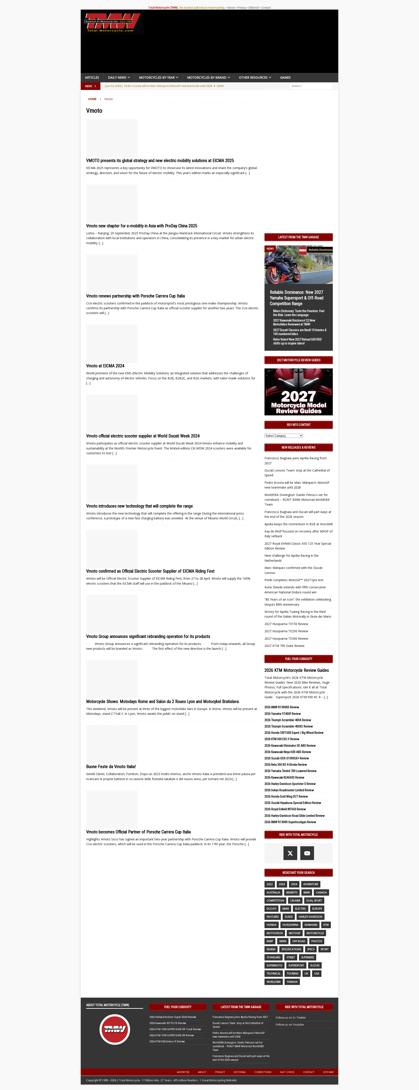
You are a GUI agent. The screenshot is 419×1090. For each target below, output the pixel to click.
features (273, 917)
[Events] (111, 679)
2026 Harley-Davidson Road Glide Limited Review (294, 815)
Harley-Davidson (310, 917)
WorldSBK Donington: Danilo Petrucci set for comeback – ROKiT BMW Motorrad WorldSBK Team (297, 500)
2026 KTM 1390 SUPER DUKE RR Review (171, 1035)
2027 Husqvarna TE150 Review (286, 624)
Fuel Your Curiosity (298, 659)
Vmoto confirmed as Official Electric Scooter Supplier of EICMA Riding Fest (150, 571)
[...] (326, 697)
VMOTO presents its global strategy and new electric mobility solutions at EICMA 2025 (160, 160)
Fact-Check (287, 1072)
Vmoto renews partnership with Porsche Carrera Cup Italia (135, 296)
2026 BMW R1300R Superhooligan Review (290, 822)
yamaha (292, 982)
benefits (291, 892)
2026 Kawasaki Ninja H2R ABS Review (287, 752)
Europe (317, 908)
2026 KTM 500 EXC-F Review (281, 739)
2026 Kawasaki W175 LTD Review (167, 1023)
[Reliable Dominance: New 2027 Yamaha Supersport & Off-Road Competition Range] (298, 281)
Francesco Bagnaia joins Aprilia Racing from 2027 (240, 1017)
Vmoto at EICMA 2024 (105, 365)
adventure (310, 884)
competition (275, 900)
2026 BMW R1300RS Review (281, 707)
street (291, 957)
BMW (307, 892)
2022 (270, 884)
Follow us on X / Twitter (291, 1017)
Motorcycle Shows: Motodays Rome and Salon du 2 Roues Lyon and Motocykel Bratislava (162, 701)
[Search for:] (311, 86)
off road (298, 941)
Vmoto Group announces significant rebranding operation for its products (148, 636)
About (231, 7)
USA (316, 973)
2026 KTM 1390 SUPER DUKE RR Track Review (175, 1029)
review (271, 949)
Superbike (307, 957)
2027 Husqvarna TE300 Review (286, 638)
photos (316, 941)
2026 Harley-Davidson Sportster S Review (290, 784)
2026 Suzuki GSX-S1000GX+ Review (286, 758)
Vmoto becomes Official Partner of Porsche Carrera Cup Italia (138, 831)
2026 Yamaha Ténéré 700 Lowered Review (290, 771)
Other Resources (253, 77)
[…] (248, 173)
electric (300, 908)
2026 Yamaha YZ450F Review (282, 713)
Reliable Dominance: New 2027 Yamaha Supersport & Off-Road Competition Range (296, 298)
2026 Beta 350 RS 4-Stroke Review (285, 764)
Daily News (117, 77)
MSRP (270, 941)
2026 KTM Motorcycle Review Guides (296, 670)
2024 (294, 884)
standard (273, 957)
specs (310, 949)
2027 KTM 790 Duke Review (284, 646)
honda (271, 925)
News (282, 941)
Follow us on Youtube (290, 1024)
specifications (291, 949)
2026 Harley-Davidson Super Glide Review (172, 1017)
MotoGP (295, 933)
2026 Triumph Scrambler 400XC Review (288, 726)
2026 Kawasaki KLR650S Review (284, 777)
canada (321, 892)
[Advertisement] (242, 42)
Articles (92, 77)
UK (306, 973)
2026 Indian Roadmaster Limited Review (289, 790)
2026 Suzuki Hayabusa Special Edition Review (292, 803)
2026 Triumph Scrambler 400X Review (287, 720)
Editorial (254, 7)
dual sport (314, 900)
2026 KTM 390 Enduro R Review (167, 1041)
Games (285, 77)
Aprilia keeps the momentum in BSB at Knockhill (298, 524)
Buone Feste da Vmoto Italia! (111, 766)
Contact (266, 7)
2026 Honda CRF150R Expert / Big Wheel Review (293, 732)
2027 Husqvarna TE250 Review (286, 631)
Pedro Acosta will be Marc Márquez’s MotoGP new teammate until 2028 (239, 1034)
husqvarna (291, 925)
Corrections (263, 1072)
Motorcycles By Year (157, 77)
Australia (273, 892)
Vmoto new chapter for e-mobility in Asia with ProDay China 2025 (141, 225)
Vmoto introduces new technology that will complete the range (139, 506)
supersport (296, 965)
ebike (285, 908)
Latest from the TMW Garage (298, 237)
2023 (282, 884)
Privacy (241, 7)
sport (325, 949)
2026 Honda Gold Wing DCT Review (286, 796)
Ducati (271, 908)
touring (293, 973)
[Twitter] (290, 853)
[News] (111, 138)
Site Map (328, 1072)
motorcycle (315, 933)
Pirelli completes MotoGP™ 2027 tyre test (293, 580)
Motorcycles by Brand (206, 77)
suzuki (314, 965)
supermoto (274, 965)
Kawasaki (311, 925)
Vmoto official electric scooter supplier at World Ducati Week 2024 (143, 436)
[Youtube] (307, 853)
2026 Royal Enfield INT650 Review (285, 809)
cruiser (295, 900)
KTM (326, 925)
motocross (275, 933)
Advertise (183, 1072)
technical (274, 973)
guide (289, 917)
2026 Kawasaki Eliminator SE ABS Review (290, 745)
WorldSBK (274, 982)
